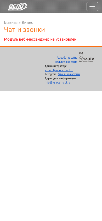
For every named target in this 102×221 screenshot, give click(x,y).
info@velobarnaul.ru (57, 82)
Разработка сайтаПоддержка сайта (66, 60)
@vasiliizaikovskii (69, 74)
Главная (11, 22)
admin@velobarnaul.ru (59, 70)
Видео (27, 22)
